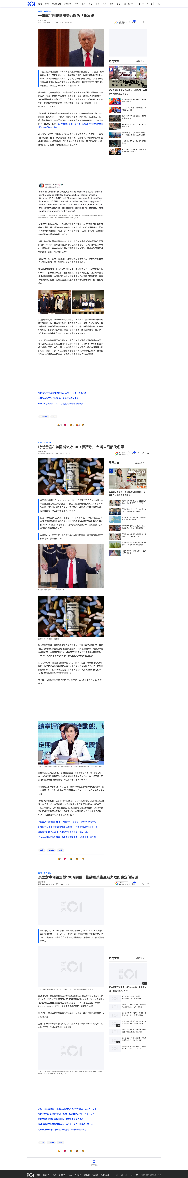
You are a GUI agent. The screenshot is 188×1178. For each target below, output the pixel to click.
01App (70, 1175)
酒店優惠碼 (56, 4)
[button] (138, 22)
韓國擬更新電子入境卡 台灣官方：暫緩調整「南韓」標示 (63, 832)
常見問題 (78, 1175)
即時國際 (47, 873)
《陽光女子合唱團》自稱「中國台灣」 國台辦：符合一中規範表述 (67, 822)
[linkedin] (132, 1175)
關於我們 (46, 1175)
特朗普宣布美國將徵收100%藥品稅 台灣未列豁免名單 (62, 393)
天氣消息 (67, 4)
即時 (76, 4)
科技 (104, 4)
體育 (118, 4)
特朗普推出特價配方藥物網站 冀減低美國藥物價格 (60, 1119)
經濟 (125, 4)
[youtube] (126, 1175)
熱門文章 (114, 61)
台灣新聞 (47, 442)
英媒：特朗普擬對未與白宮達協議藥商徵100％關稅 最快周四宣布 (67, 1109)
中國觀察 (47, 11)
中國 (97, 4)
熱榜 (83, 4)
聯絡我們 (87, 1175)
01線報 (37, 1175)
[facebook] (116, 1175)
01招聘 (54, 1175)
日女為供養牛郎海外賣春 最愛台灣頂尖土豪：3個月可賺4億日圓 (67, 837)
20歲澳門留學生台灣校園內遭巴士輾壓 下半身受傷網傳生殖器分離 (67, 827)
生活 (111, 4)
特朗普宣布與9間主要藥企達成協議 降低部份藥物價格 (62, 1129)
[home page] (31, 4)
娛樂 (47, 4)
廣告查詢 (62, 1175)
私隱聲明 (95, 1175)
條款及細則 (105, 1175)
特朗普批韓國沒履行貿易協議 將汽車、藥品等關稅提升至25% (65, 1124)
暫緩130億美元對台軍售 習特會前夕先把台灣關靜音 (61, 403)
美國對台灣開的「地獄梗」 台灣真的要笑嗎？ (58, 398)
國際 (90, 4)
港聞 (40, 4)
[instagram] (121, 1175)
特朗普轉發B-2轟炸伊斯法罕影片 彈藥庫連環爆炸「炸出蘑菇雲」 (67, 1114)
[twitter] (137, 1175)
